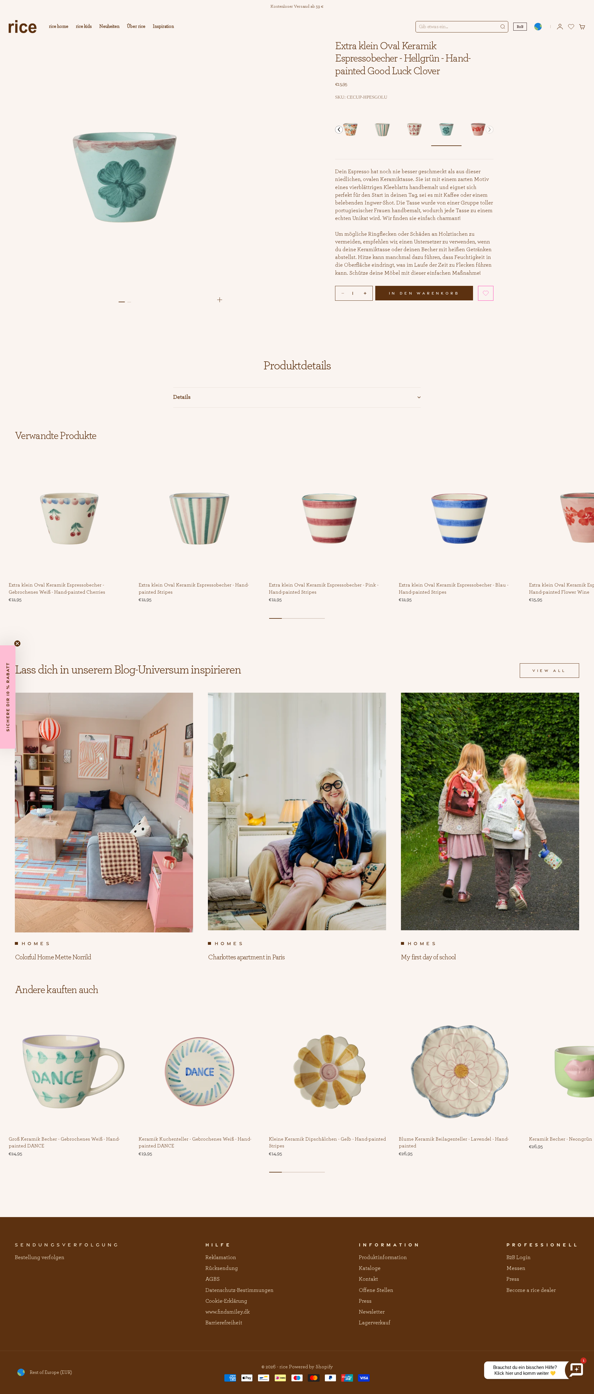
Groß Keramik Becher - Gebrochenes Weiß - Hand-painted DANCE (64, 1143)
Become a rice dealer (531, 1290)
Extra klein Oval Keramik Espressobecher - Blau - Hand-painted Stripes (453, 589)
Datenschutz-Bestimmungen (239, 1290)
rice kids (84, 26)
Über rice (136, 26)
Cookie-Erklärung (226, 1301)
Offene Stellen (376, 1290)
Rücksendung (221, 1268)
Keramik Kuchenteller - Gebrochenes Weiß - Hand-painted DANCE (195, 1143)
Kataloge (370, 1268)
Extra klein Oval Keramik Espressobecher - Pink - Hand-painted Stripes (323, 589)
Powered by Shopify (311, 1366)
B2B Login (518, 1257)
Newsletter (372, 1312)
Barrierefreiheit (223, 1323)
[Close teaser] (17, 643)
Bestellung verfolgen (39, 1257)
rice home (58, 26)
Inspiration (163, 26)
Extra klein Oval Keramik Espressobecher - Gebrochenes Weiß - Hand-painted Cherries (57, 589)
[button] (339, 129)
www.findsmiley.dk (227, 1312)
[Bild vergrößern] (219, 300)
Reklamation (220, 1257)
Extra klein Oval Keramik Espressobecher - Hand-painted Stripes (194, 589)
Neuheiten (109, 26)
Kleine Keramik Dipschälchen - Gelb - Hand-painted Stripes (327, 1143)
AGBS (212, 1279)
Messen (515, 1268)
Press (365, 1301)
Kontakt (368, 1279)
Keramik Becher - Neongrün (560, 1140)
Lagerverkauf (374, 1323)
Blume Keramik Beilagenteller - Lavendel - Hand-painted (454, 1143)
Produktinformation (383, 1257)
